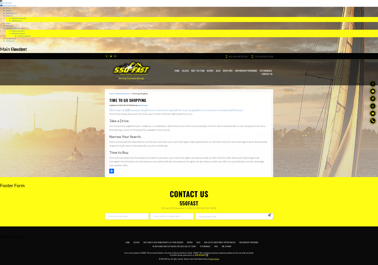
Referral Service (18, 31)
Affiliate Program (18, 33)
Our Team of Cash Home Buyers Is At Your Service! (163, 242)
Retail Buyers (17, 21)
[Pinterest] (115, 56)
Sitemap (186, 259)
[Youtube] (111, 56)
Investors (9, 26)
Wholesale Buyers (19, 18)
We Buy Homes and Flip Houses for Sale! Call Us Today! (174, 246)
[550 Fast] (131, 68)
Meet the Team (12, 13)
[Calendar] (373, 106)
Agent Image (214, 259)
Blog (7, 23)
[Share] (189, 171)
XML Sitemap (226, 246)
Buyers (9, 16)
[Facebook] (106, 56)
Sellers (8, 10)
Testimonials (11, 38)
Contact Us (10, 41)
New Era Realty (200, 255)
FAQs (216, 246)
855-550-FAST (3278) (206, 208)
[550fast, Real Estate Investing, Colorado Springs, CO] (267, 245)
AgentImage (143, 105)
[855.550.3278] (372, 121)
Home (8, 8)
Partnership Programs (14, 28)
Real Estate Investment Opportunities (220, 242)
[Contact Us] (373, 113)
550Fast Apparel (24, 36)
